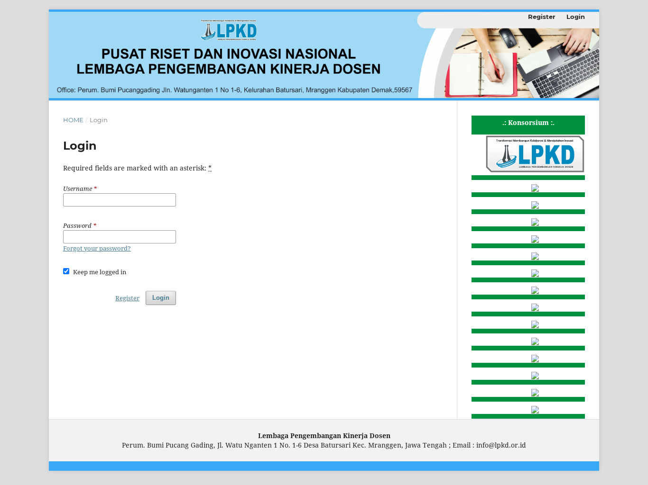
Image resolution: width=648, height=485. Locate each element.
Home (73, 120)
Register (541, 16)
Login (575, 16)
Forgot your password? (97, 248)
